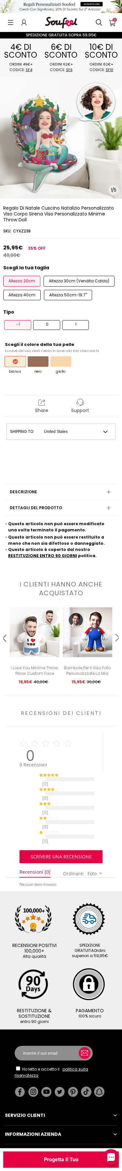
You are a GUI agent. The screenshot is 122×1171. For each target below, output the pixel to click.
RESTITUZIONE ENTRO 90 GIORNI (42, 555)
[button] (10, 22)
